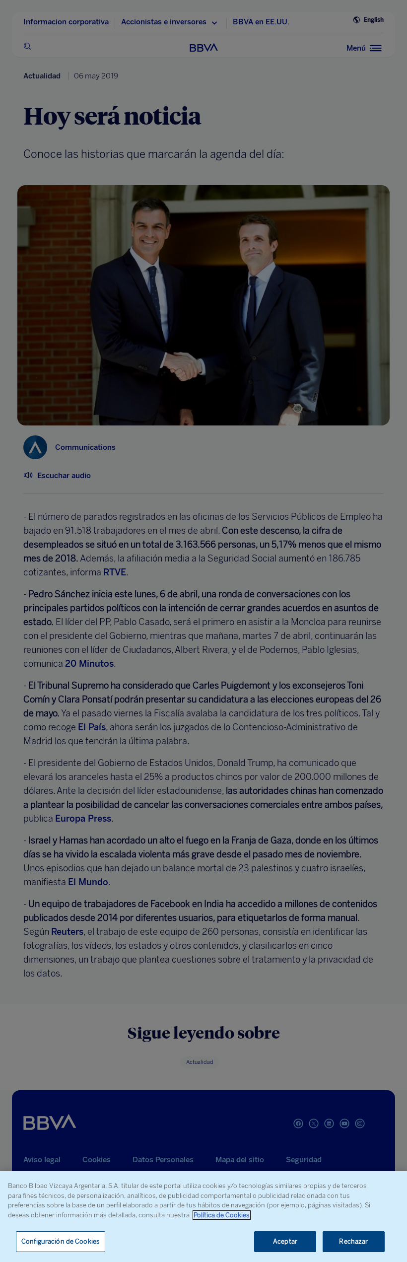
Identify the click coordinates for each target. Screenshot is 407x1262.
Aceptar (285, 1241)
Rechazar (353, 1241)
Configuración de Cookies (60, 1241)
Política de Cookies (222, 1215)
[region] (203, 1216)
